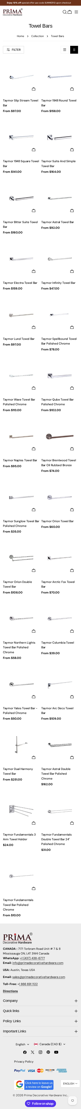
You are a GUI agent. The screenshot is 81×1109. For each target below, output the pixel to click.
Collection (37, 36)
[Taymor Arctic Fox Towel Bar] (59, 558)
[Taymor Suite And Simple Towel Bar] (59, 137)
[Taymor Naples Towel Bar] (21, 436)
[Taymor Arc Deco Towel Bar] (59, 684)
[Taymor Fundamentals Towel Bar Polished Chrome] (21, 876)
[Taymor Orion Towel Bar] (59, 497)
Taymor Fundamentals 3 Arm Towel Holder (19, 837)
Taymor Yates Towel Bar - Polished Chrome (20, 710)
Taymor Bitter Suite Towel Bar (20, 224)
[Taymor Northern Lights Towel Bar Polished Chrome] (21, 619)
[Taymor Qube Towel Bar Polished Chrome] (59, 375)
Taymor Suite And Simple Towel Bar (58, 163)
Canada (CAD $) (51, 1044)
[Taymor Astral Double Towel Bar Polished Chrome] (59, 745)
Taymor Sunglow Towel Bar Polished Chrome (21, 523)
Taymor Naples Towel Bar (20, 460)
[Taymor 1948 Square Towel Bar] (21, 137)
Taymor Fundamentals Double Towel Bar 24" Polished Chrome (56, 839)
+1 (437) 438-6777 (32, 958)
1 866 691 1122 (28, 984)
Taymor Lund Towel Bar (19, 339)
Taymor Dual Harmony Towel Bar (18, 771)
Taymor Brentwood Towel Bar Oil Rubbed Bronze (58, 462)
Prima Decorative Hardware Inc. (46, 1095)
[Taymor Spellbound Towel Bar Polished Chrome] (59, 315)
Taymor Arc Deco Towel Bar (57, 710)
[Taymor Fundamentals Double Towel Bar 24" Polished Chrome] (59, 810)
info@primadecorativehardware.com (37, 963)
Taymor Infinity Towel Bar (58, 283)
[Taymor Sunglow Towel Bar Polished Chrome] (21, 497)
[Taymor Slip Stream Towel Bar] (21, 76)
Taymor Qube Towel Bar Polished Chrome (57, 402)
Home (20, 36)
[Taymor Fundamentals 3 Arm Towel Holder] (21, 810)
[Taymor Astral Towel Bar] (59, 198)
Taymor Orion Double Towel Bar (17, 584)
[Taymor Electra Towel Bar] (21, 259)
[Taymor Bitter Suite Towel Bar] (21, 198)
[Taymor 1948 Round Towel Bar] (59, 76)
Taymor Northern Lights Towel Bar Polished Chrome (19, 647)
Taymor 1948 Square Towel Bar (21, 163)
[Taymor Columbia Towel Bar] (59, 619)
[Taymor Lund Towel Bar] (21, 315)
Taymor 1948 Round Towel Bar (58, 103)
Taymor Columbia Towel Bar (57, 645)
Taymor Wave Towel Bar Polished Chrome (19, 402)
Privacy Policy (23, 1062)
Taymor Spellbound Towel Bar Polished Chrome (59, 341)
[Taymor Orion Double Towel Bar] (21, 558)
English (20, 1044)
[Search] (64, 12)
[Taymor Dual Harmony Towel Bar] (21, 745)
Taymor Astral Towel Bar (57, 222)
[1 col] (65, 50)
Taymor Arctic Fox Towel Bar (58, 584)
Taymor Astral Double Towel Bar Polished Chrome (56, 774)
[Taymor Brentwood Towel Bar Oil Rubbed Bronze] (59, 436)
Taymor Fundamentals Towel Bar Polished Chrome (18, 905)
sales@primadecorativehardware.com (38, 977)
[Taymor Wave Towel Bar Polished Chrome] (21, 375)
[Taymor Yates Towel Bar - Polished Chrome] (21, 684)
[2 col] (74, 50)
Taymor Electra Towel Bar (20, 283)
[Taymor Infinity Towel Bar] (59, 259)
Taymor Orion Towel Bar (57, 521)
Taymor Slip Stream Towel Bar (20, 103)
